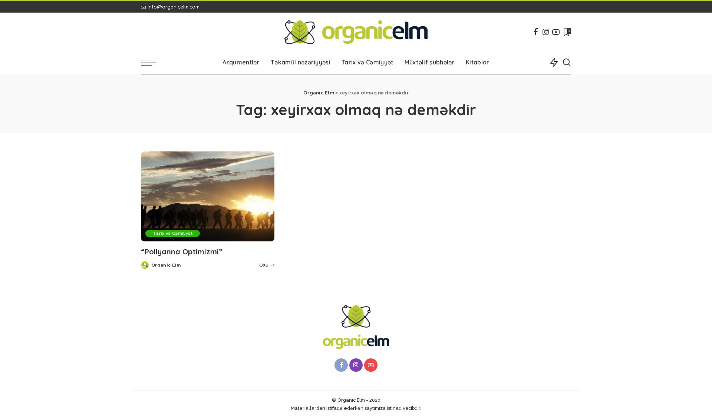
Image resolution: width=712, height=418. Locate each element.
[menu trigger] (152, 62)
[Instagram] (546, 32)
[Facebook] (536, 32)
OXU (263, 265)
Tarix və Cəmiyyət (172, 233)
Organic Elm (166, 265)
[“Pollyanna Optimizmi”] (207, 196)
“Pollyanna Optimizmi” (181, 251)
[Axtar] (566, 62)
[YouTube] (556, 32)
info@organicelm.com (174, 7)
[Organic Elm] (356, 32)
